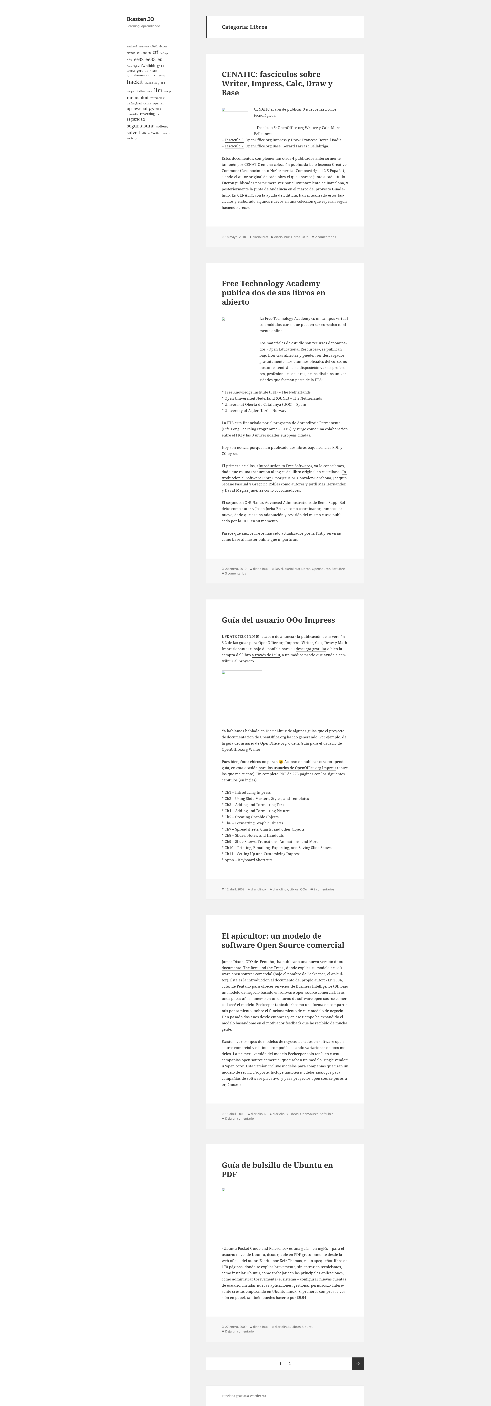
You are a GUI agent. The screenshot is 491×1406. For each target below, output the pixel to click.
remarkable (132, 114)
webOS (166, 133)
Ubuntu (307, 1327)
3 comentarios (235, 573)
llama (149, 91)
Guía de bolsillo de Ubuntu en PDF (277, 1169)
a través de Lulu (266, 654)
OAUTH (147, 103)
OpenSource (321, 569)
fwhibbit (148, 65)
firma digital (133, 66)
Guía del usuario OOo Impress (278, 620)
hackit (135, 82)
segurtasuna (141, 125)
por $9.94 (298, 1297)
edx (129, 60)
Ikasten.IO (140, 18)
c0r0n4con (158, 46)
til (148, 133)
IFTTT (165, 83)
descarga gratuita (311, 648)
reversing (147, 114)
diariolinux (260, 237)
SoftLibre (338, 569)
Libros (295, 237)
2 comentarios (325, 237)
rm (158, 114)
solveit (133, 133)
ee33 (150, 59)
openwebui (137, 108)
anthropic (144, 46)
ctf (155, 52)
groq (162, 75)
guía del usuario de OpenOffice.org (256, 743)
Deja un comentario (239, 1118)
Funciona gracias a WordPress (244, 1396)
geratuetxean (147, 70)
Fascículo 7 (234, 146)
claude (131, 53)
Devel (279, 569)
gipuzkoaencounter (142, 75)
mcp (167, 91)
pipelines (155, 109)
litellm (140, 91)
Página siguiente (358, 1363)
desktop (164, 53)
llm (158, 90)
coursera (144, 52)
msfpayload (134, 103)
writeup (132, 138)
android (132, 46)
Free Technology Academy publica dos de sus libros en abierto (273, 292)
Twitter (156, 133)
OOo (305, 237)
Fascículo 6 (234, 139)
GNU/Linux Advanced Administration (277, 502)
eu (160, 59)
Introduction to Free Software (284, 465)
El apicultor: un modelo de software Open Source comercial (283, 940)
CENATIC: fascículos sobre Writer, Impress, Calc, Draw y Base (277, 83)
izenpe (130, 91)
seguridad (136, 119)
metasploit (138, 97)
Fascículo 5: (267, 127)
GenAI (131, 71)
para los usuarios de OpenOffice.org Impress (297, 767)
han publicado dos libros (285, 447)
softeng (162, 126)
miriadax (157, 98)
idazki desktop (152, 83)
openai (158, 103)
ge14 (160, 66)
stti (144, 133)
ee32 (139, 59)
